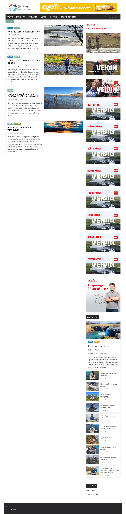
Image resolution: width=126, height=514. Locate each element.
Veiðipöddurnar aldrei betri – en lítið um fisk (109, 459)
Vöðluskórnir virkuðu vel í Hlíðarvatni (108, 374)
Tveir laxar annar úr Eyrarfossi (98, 347)
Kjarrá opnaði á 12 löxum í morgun (108, 385)
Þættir (43, 17)
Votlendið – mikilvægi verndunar (19, 128)
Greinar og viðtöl (68, 17)
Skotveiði (53, 17)
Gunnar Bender (22, 35)
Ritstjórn (25, 99)
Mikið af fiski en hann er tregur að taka (24, 61)
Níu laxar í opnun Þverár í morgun (108, 448)
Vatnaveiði (32, 17)
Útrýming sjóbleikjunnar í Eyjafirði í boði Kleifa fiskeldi (22, 95)
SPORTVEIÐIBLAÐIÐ (92, 494)
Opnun (97, 342)
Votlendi (17, 124)
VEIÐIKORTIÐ (90, 491)
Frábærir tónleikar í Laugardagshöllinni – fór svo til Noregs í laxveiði (109, 470)
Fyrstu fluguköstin (106, 438)
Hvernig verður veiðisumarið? (23, 31)
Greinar (17, 28)
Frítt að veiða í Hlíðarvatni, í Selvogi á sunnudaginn (109, 427)
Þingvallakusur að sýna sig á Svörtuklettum (109, 406)
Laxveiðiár (20, 17)
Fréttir (10, 17)
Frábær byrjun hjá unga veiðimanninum (107, 417)
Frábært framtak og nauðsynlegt (106, 396)
